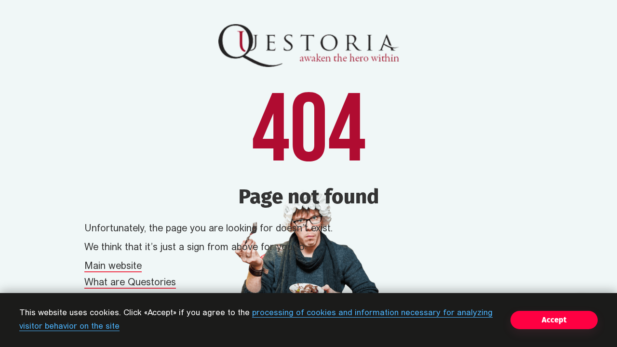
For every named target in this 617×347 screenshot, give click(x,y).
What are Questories (130, 283)
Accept (554, 319)
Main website (113, 266)
